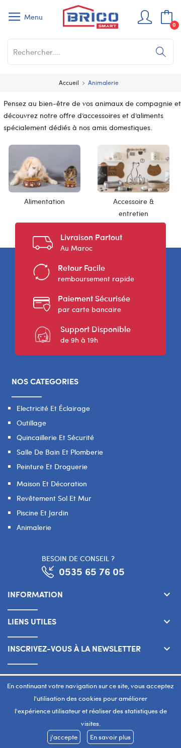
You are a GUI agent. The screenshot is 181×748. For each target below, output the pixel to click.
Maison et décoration (52, 483)
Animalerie (34, 527)
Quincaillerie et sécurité (55, 437)
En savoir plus (110, 736)
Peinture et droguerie (52, 466)
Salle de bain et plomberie (60, 452)
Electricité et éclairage (53, 408)
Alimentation (44, 201)
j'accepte (63, 736)
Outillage (31, 423)
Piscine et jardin (42, 512)
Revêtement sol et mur (54, 498)
